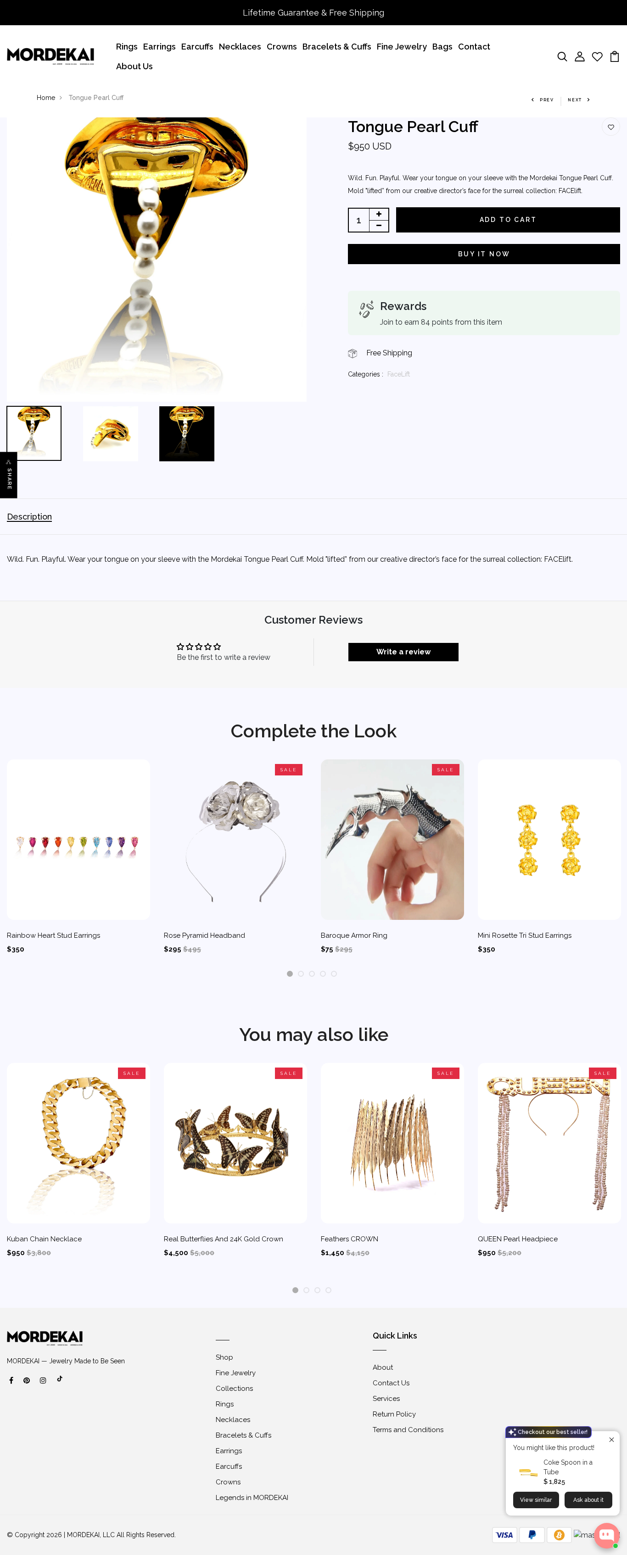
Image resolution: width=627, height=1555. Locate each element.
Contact (474, 46)
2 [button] (301, 974)
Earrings (159, 46)
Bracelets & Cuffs (336, 46)
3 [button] (312, 974)
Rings (127, 46)
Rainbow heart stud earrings (53, 935)
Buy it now (484, 254)
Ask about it (588, 1500)
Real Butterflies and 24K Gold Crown (223, 1239)
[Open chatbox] (607, 1536)
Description (29, 516)
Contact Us (391, 1383)
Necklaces (240, 46)
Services (386, 1399)
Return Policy (394, 1414)
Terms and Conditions (408, 1430)
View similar (536, 1500)
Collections (234, 1388)
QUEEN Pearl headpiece (518, 1239)
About (383, 1367)
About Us (134, 66)
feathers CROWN (349, 1239)
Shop (224, 1357)
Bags (442, 46)
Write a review (403, 651)
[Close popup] (611, 1439)
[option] (157, 259)
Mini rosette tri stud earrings (524, 935)
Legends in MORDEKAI (252, 1498)
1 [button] (289, 974)
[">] (60, 1383)
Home (46, 97)
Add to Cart (508, 219)
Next (575, 100)
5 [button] (334, 974)
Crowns (282, 46)
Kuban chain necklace (44, 1239)
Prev (547, 100)
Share (9, 479)
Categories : (365, 374)
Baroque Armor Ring (354, 935)
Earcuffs (197, 46)
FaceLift (398, 374)
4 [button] (323, 974)
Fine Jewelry (402, 46)
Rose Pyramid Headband (204, 935)
